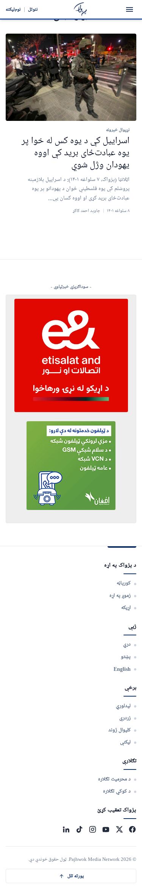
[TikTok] (79, 829)
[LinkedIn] (66, 829)
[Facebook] (132, 829)
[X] (119, 829)
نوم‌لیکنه (13, 9)
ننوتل (33, 9)
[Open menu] (129, 9)
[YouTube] (106, 829)
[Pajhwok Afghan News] (80, 9)
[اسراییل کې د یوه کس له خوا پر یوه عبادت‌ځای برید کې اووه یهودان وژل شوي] (71, 77)
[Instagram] (93, 829)
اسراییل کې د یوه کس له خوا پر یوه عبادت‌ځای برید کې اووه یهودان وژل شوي (76, 153)
